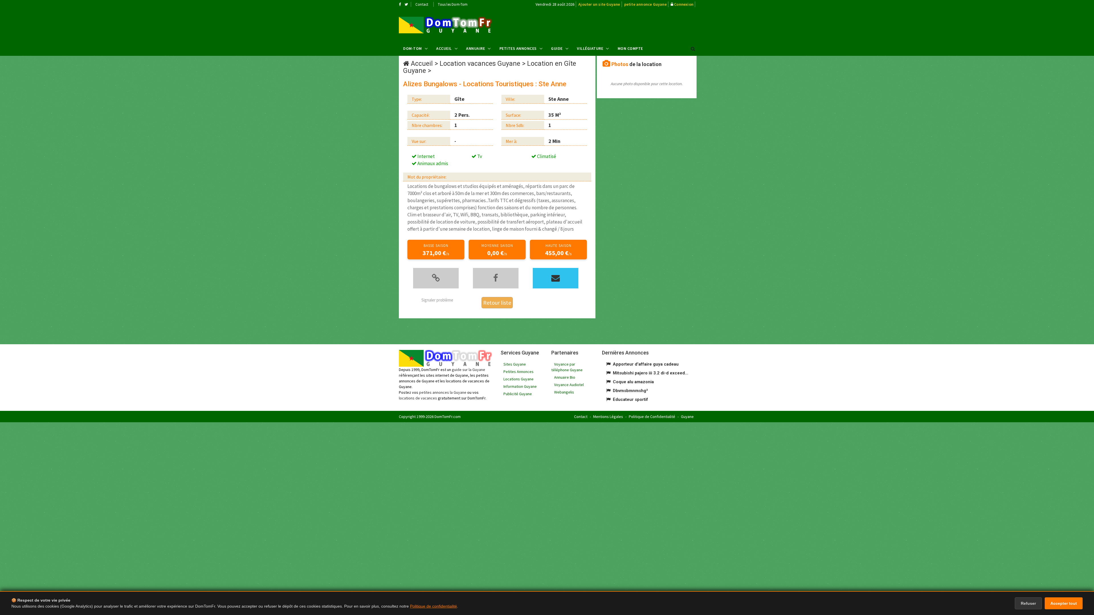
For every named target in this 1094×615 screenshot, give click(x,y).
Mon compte (630, 48)
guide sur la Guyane (468, 369)
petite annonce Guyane (645, 4)
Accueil (444, 48)
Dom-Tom (412, 48)
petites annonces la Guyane (442, 392)
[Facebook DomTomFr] (400, 4)
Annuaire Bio (564, 377)
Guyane (687, 416)
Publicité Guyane (517, 393)
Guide (557, 48)
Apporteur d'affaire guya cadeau (646, 364)
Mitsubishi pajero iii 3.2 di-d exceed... (650, 373)
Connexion (683, 4)
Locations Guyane (518, 379)
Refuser (1028, 603)
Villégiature (590, 48)
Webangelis (564, 392)
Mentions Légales (608, 416)
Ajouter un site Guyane (599, 4)
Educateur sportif (630, 399)
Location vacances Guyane (480, 63)
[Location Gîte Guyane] (445, 25)
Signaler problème (437, 300)
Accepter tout (1063, 603)
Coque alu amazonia (633, 381)
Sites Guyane (514, 364)
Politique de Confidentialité (652, 416)
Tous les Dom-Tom (453, 4)
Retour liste (497, 302)
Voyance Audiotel (569, 384)
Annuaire (475, 48)
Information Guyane (520, 386)
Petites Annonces (518, 48)
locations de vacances (418, 398)
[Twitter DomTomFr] (406, 4)
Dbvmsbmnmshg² (630, 390)
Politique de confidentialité (433, 606)
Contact (421, 4)
